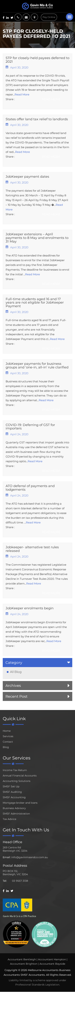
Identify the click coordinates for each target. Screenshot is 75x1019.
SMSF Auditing (12, 792)
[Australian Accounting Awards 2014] (16, 934)
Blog (6, 747)
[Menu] (69, 16)
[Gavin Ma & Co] (37, 6)
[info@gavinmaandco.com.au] (26, 17)
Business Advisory (14, 808)
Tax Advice (9, 819)
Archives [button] (13, 685)
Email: (7, 857)
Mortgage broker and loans (20, 802)
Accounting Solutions (16, 781)
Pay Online (49, 17)
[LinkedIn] (7, 18)
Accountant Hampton (52, 959)
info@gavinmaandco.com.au (29, 857)
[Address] (35, 17)
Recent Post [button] (16, 696)
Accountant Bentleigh (22, 959)
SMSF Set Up (11, 786)
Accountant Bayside (52, 963)
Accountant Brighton (23, 963)
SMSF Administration (16, 813)
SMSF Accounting (14, 797)
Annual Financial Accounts (20, 775)
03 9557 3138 (20, 880)
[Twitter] (12, 18)
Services (8, 736)
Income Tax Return (15, 770)
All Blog (16, 672)
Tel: (5, 880)
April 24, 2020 (19, 434)
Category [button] (13, 662)
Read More (22, 94)
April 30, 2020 (19, 67)
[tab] (37, 662)
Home (7, 730)
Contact (8, 741)
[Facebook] (3, 18)
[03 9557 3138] (18, 17)
